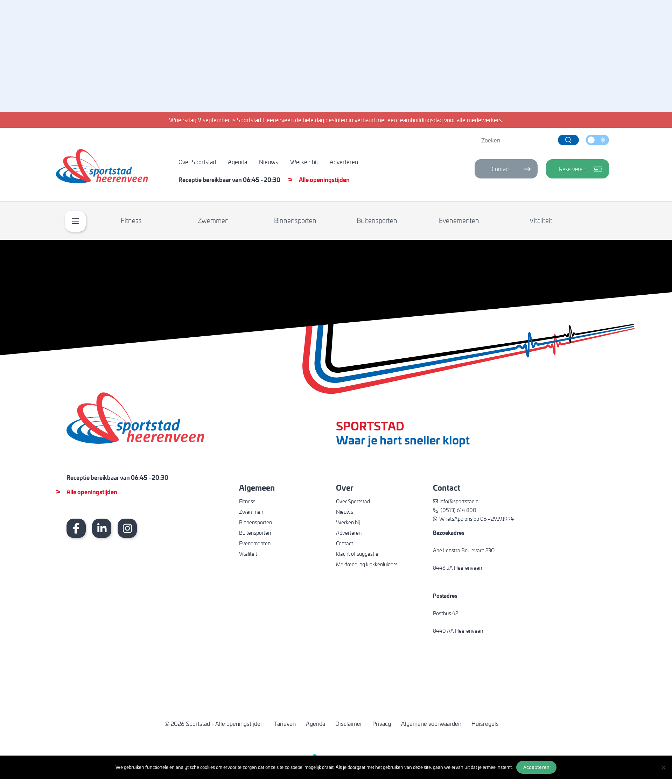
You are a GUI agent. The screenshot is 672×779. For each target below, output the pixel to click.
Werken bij (304, 162)
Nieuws (268, 162)
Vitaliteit (541, 220)
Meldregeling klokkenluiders (367, 564)
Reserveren (572, 169)
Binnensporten (295, 220)
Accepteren (536, 767)
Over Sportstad (197, 162)
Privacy (381, 723)
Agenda (237, 162)
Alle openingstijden (324, 179)
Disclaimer (348, 723)
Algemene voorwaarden (431, 723)
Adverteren (344, 162)
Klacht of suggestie (357, 553)
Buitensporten (377, 220)
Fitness (131, 220)
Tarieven (285, 723)
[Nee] (663, 767)
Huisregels (485, 723)
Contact (501, 169)
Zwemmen (213, 220)
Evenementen (459, 220)
